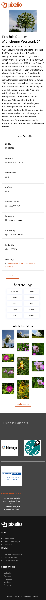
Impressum (8, 544)
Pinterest (7, 585)
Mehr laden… (23, 404)
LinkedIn (7, 573)
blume (15, 309)
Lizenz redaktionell (11, 557)
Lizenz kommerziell (11, 560)
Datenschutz (9, 538)
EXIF (14, 275)
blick (31, 303)
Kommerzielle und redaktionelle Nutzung (20, 265)
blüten (31, 315)
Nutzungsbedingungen (13, 554)
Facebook (8, 576)
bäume (31, 297)
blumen (31, 309)
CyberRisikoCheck (12, 493)
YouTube (7, 582)
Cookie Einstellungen (12, 541)
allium (31, 291)
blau (14, 303)
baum (15, 297)
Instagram (8, 579)
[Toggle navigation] (43, 5)
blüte (14, 315)
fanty (12, 334)
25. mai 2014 (15, 291)
